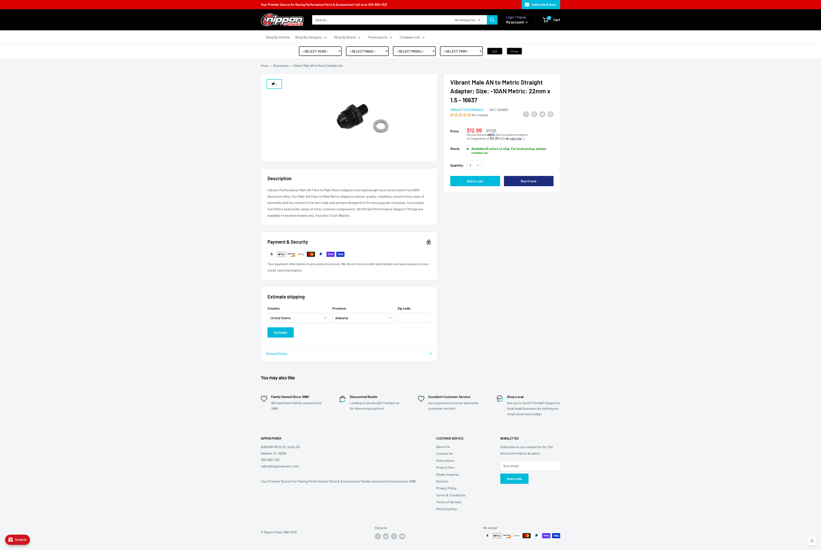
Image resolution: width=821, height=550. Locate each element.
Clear (514, 51)
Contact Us (444, 453)
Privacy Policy (446, 488)
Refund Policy (276, 353)
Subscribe (514, 479)
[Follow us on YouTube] (402, 536)
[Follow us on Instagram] (394, 536)
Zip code (403, 308)
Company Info (410, 37)
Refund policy (446, 509)
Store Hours (445, 460)
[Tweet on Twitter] (542, 114)
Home (265, 65)
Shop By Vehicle (278, 37)
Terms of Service (448, 502)
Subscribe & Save (544, 4)
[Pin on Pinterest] (534, 114)
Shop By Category (308, 37)
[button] (460, 115)
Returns (442, 481)
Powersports (377, 37)
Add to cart (475, 181)
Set (494, 51)
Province (339, 308)
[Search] (492, 20)
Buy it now (528, 181)
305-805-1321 (377, 4)
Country (273, 308)
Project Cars (445, 467)
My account (515, 22)
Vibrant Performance (466, 110)
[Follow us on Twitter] (386, 536)
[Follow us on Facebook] (378, 536)
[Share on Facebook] (526, 114)
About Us (443, 447)
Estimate (280, 332)
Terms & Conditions (451, 495)
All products (281, 65)
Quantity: (457, 165)
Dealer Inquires (447, 474)
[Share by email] (551, 114)
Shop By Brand (345, 37)
